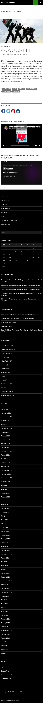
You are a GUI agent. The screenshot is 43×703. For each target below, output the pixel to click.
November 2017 (6, 585)
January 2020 (5, 497)
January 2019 (5, 539)
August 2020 (5, 482)
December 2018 (6, 543)
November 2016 (6, 630)
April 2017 (4, 611)
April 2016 (4, 646)
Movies (3, 365)
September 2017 (6, 592)
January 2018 (5, 577)
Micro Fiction (5, 208)
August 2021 (5, 455)
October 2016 (5, 634)
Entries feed (5, 671)
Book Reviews (5, 346)
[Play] (4, 146)
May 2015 (4, 653)
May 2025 (4, 424)
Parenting (4, 196)
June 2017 (4, 604)
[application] (21, 136)
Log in (3, 667)
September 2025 (6, 417)
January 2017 (5, 623)
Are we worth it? (16, 50)
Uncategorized (6, 391)
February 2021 (5, 462)
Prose (3, 380)
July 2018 (4, 562)
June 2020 (4, 489)
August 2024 (5, 432)
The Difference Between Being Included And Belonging (19, 315)
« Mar (3, 266)
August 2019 (5, 512)
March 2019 (5, 531)
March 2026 (5, 409)
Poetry (3, 376)
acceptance (7, 89)
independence (31, 89)
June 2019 (4, 520)
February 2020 (5, 493)
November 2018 (6, 546)
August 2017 (5, 596)
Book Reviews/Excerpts (9, 220)
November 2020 (6, 474)
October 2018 (5, 550)
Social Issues (6, 46)
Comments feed (6, 675)
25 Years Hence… (6, 326)
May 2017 (4, 607)
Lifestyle (4, 357)
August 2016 (5, 638)
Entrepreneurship (7, 349)
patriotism (6, 91)
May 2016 (4, 642)
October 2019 (5, 508)
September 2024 (6, 428)
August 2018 (5, 558)
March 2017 (5, 615)
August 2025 (5, 421)
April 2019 (4, 527)
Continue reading (17, 81)
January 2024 (5, 436)
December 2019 (6, 501)
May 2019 (4, 523)
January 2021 (5, 466)
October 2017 (5, 588)
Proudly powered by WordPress (10, 700)
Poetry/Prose (5, 212)
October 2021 (5, 447)
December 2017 (6, 581)
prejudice (16, 91)
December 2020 (6, 470)
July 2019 (4, 516)
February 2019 (5, 535)
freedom (22, 89)
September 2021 (6, 451)
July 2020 (4, 485)
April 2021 (4, 459)
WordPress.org (6, 678)
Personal (4, 204)
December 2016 (6, 626)
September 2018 (6, 554)
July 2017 (4, 600)
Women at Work (6, 395)
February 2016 (5, 649)
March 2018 (5, 573)
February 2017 (5, 619)
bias (14, 89)
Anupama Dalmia (8, 2)
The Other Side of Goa (8, 322)
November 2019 (6, 504)
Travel (3, 216)
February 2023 (5, 440)
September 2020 (6, 478)
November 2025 (6, 413)
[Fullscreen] (39, 146)
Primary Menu (40, 2)
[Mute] (36, 146)
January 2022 (5, 443)
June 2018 (4, 565)
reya (2, 285)
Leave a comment (22, 54)
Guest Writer (5, 224)
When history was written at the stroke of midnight (23, 285)
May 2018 (4, 569)
